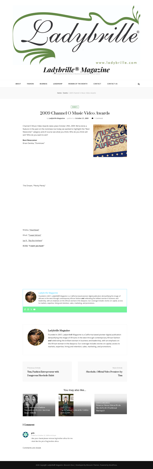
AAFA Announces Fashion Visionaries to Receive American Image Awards (37, 410)
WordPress (113, 465)
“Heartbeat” (34, 230)
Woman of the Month (77, 84)
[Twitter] (31, 309)
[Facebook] (25, 309)
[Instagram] (28, 309)
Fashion (30, 84)
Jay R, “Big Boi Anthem (32, 240)
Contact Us (112, 84)
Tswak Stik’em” (35, 235)
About (18, 84)
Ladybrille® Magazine (76, 69)
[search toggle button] (139, 84)
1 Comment (98, 118)
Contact (97, 84)
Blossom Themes (92, 465)
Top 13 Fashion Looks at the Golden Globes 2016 (74, 411)
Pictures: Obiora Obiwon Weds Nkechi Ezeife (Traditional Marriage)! (108, 408)
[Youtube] (34, 309)
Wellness (106, 402)
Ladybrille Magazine (57, 118)
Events (75, 107)
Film (68, 407)
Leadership (57, 84)
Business (43, 84)
